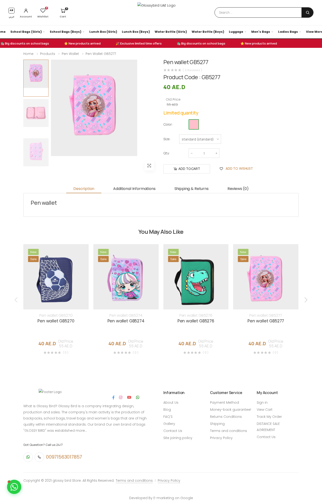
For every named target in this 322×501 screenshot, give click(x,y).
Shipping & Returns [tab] (191, 188)
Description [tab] (83, 188)
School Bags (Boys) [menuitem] (65, 32)
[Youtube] (129, 397)
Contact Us (172, 430)
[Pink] (194, 124)
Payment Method (224, 402)
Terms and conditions (228, 430)
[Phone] (39, 457)
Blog (167, 409)
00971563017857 (64, 457)
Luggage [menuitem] (236, 32)
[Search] (307, 12)
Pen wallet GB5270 (55, 315)
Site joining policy (177, 437)
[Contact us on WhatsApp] (14, 487)
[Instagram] (120, 397)
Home (28, 53)
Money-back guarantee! (230, 409)
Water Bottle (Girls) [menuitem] (171, 32)
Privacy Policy (221, 437)
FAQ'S (168, 416)
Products (47, 53)
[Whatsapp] (137, 397)
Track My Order (269, 416)
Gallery (169, 423)
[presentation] (16, 300)
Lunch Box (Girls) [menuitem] (103, 32)
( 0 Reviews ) (192, 70)
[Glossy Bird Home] (161, 12)
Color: (168, 124)
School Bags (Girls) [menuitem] (26, 32)
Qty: (166, 153)
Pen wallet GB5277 (101, 53)
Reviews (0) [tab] (238, 188)
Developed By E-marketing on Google (161, 498)
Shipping (217, 423)
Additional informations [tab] (134, 188)
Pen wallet (70, 53)
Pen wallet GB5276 (195, 315)
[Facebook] (113, 397)
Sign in (262, 402)
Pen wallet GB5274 (125, 315)
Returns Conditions (226, 416)
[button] (63, 13)
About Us (170, 402)
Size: (167, 139)
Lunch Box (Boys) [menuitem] (136, 32)
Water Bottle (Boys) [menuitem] (208, 32)
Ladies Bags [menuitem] (288, 32)
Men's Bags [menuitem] (260, 32)
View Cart (264, 409)
